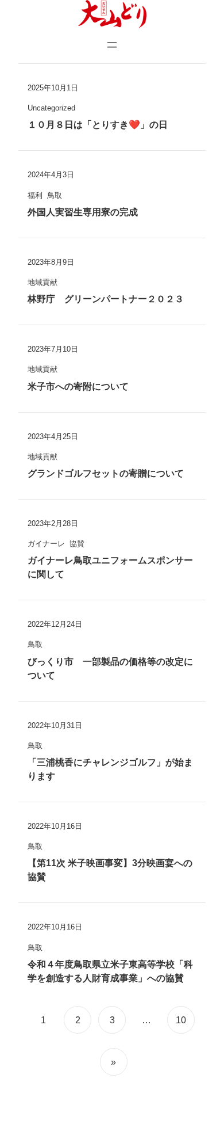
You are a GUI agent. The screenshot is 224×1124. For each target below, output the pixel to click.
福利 (35, 195)
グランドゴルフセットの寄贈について (106, 473)
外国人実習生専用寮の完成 (83, 212)
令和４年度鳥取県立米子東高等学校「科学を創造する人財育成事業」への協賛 (110, 971)
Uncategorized (51, 108)
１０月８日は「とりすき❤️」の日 (98, 124)
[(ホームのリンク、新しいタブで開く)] (112, 14)
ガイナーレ (46, 543)
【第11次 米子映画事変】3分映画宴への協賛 (110, 870)
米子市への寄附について (78, 386)
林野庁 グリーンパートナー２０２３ (106, 299)
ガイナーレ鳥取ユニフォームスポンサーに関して (110, 567)
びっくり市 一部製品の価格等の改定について (110, 668)
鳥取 (54, 195)
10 (181, 1020)
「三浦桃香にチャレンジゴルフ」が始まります (110, 769)
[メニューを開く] (112, 45)
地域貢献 (42, 282)
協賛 (76, 543)
